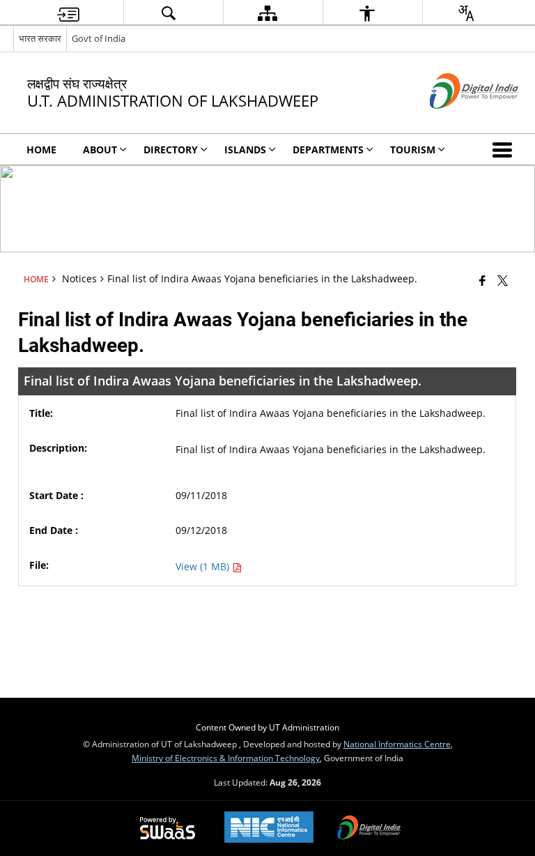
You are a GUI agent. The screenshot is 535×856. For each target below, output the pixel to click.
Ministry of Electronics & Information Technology (226, 757)
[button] (505, 149)
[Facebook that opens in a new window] (482, 280)
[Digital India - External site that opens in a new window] (456, 120)
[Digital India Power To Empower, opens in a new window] (369, 829)
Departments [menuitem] (328, 149)
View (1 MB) (204, 566)
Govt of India (98, 38)
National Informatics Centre (397, 743)
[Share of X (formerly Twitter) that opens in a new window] (502, 280)
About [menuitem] (100, 149)
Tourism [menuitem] (412, 149)
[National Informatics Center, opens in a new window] (269, 828)
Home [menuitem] (41, 149)
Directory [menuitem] (171, 149)
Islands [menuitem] (245, 149)
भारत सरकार (40, 38)
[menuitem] (68, 13)
